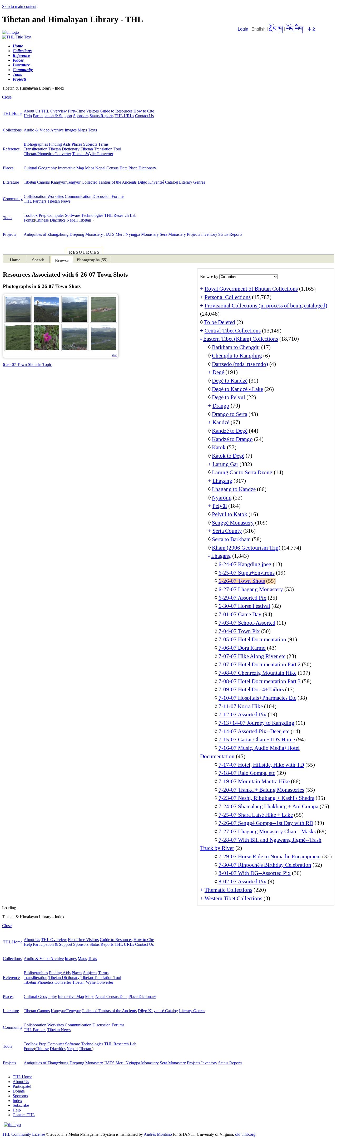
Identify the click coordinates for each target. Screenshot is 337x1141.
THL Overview (54, 111)
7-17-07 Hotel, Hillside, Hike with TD (261, 765)
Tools (7, 218)
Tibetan (85, 220)
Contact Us (144, 116)
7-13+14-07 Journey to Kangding (256, 723)
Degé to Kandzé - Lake (237, 389)
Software (72, 215)
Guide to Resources (116, 111)
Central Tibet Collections (233, 330)
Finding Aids (60, 144)
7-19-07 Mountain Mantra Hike (254, 781)
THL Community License (23, 1134)
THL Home (12, 113)
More (114, 355)
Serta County (227, 531)
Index (17, 1100)
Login (243, 29)
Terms (103, 144)
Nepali (72, 220)
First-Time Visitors (83, 111)
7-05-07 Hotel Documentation (252, 639)
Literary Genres (192, 182)
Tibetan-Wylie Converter (92, 153)
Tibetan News (59, 201)
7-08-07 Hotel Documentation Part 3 (260, 681)
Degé (218, 372)
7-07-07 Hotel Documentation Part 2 (260, 664)
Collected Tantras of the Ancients (109, 182)
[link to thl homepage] (12, 1124)
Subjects (90, 144)
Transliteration (35, 149)
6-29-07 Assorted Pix (242, 598)
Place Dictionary (142, 168)
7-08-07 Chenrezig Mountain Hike (257, 673)
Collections (12, 130)
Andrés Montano (158, 1134)
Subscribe (21, 1105)
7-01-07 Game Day (240, 614)
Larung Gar (225, 464)
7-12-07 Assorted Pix (242, 714)
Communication (78, 196)
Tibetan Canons (37, 182)
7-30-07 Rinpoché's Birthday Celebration (265, 865)
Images (71, 130)
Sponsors (80, 116)
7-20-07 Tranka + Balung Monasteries (261, 790)
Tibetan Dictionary (64, 149)
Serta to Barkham (231, 539)
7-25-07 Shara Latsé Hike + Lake (256, 815)
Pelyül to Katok (229, 514)
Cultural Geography (40, 168)
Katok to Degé (228, 456)
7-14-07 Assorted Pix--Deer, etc (254, 731)
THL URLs (124, 116)
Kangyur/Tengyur (66, 182)
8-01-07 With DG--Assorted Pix (255, 873)
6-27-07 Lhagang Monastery (251, 589)
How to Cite (143, 111)
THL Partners (35, 201)
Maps (82, 130)
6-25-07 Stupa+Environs (247, 573)
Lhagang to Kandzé (234, 489)
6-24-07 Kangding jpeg (245, 564)
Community (13, 199)
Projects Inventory (202, 234)
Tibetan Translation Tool (101, 149)
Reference (11, 149)
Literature (11, 182)
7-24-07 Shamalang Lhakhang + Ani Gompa (268, 806)
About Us (32, 111)
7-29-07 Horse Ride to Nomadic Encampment (270, 856)
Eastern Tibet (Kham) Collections (240, 339)
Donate (19, 1091)
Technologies (92, 215)
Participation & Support (52, 116)
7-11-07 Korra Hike (241, 706)
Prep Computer (51, 215)
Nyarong (222, 497)
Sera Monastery (173, 234)
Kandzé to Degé (229, 431)
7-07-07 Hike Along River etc (252, 656)
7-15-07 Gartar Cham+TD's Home (257, 739)
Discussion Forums (108, 196)
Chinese (42, 220)
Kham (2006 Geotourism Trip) (246, 548)
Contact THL (24, 1115)
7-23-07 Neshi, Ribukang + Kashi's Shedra (266, 798)
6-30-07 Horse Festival (244, 606)
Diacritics (58, 220)
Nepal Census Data (111, 168)
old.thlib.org (245, 1134)
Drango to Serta (229, 414)
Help (28, 116)
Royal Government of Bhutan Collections (251, 289)
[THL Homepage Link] (10, 32)
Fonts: (29, 220)
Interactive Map (71, 168)
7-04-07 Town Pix (239, 631)
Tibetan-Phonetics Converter (47, 153)
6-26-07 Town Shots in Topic (27, 364)
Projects (9, 234)
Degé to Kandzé (229, 381)
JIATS (109, 234)
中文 (312, 29)
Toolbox (31, 215)
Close (7, 97)
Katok (219, 447)
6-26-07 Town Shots (242, 581)
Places (77, 144)
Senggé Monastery (233, 523)
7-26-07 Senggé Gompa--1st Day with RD (266, 823)
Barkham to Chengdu (236, 347)
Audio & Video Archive (44, 130)
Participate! (22, 1086)
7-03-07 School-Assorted (247, 623)
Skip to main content (19, 6)
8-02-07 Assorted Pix (242, 881)
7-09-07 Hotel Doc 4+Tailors (251, 689)
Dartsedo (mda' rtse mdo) (240, 364)
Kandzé (220, 422)
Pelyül (219, 506)
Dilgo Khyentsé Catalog (158, 182)
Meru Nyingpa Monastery (137, 234)
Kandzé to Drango (232, 439)
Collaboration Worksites (44, 196)
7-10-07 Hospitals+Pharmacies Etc (257, 698)
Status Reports (101, 116)
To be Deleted (219, 322)
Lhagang (222, 481)
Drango (220, 406)
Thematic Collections (228, 890)
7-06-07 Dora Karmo (242, 648)
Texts (92, 130)
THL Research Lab (120, 215)
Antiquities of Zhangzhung (46, 234)
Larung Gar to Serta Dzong (242, 472)
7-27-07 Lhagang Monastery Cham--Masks (267, 831)
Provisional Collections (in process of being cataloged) (266, 305)
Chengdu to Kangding (237, 355)
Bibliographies (36, 144)
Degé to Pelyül (228, 397)
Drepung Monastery (86, 234)
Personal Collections (228, 297)
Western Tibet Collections (233, 898)
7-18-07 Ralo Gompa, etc (247, 773)
